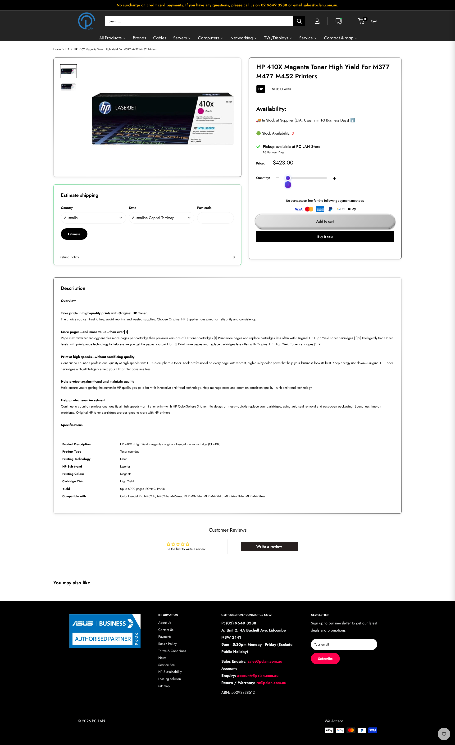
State (132, 207)
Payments (164, 636)
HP (67, 49)
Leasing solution (169, 678)
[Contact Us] (339, 21)
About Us (164, 622)
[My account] (317, 21)
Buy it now (325, 236)
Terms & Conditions (172, 650)
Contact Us (165, 629)
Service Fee (166, 664)
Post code (204, 207)
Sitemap (164, 686)
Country (67, 207)
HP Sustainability (170, 671)
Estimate (74, 234)
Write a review (269, 546)
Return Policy (167, 643)
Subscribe (325, 658)
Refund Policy (69, 257)
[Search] (299, 21)
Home (57, 49)
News (162, 657)
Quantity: (263, 177)
